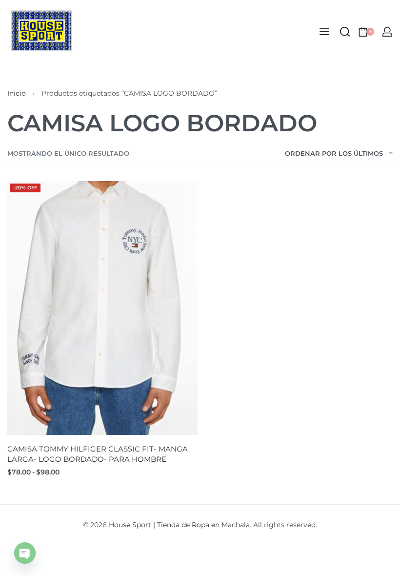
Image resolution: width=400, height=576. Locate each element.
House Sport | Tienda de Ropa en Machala (179, 524)
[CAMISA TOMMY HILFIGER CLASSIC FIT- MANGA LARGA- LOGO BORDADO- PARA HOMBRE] (102, 308)
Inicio (16, 93)
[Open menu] (324, 32)
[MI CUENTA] (387, 31)
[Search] (345, 31)
